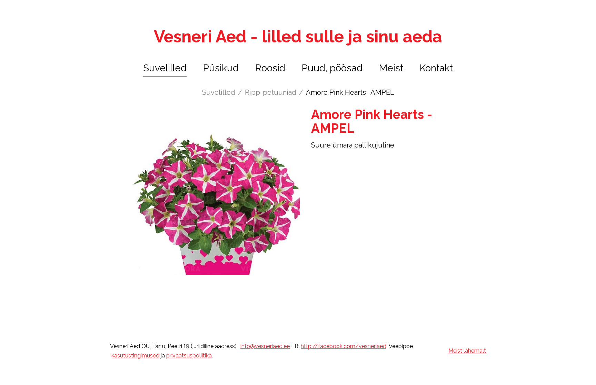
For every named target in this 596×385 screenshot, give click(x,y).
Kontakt (436, 68)
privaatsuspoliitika (189, 355)
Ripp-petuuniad (270, 92)
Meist (391, 68)
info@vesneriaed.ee (265, 346)
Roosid (270, 68)
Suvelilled (165, 68)
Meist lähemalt (467, 350)
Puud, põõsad (332, 68)
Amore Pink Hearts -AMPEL (350, 92)
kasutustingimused (135, 355)
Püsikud (221, 68)
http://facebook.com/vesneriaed (343, 346)
